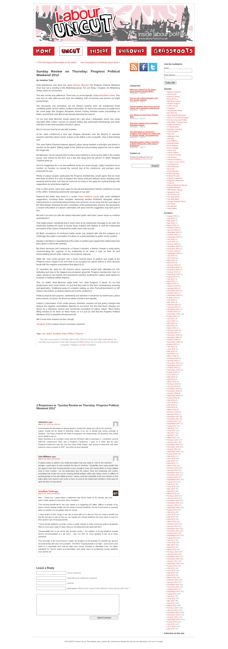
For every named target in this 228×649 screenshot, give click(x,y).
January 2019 (172, 386)
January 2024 (172, 265)
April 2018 (171, 407)
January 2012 (172, 582)
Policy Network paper (88, 196)
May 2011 (171, 601)
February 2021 (173, 330)
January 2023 (172, 288)
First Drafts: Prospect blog (177, 122)
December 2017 (173, 416)
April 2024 (171, 263)
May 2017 (171, 433)
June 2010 (171, 626)
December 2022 (173, 291)
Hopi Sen (170, 134)
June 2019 (171, 374)
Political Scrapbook (174, 178)
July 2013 (171, 540)
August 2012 (172, 566)
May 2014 (171, 517)
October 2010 (172, 617)
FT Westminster (173, 127)
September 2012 (173, 563)
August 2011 (172, 594)
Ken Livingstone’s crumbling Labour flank (99, 62)
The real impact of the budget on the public (57, 62)
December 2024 (173, 246)
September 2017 (173, 423)
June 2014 (171, 514)
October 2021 (172, 312)
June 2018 (171, 402)
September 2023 (173, 274)
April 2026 (171, 223)
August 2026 (172, 216)
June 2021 (171, 321)
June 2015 (171, 486)
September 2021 (173, 314)
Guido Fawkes (172, 131)
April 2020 (171, 353)
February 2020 (173, 358)
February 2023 (173, 286)
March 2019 (171, 381)
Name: (166, 68)
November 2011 (173, 587)
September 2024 (173, 253)
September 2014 (173, 507)
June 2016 (171, 458)
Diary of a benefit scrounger (178, 117)
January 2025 (172, 244)
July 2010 (171, 624)
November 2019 (173, 365)
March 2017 (171, 437)
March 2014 (171, 521)
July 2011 (171, 596)
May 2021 (171, 323)
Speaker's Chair (173, 192)
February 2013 (173, 552)
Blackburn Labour (174, 101)
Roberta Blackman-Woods (177, 185)
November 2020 (173, 337)
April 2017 (171, 435)
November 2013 (173, 531)
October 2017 (172, 421)
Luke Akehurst (172, 164)
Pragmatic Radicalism (175, 180)
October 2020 (172, 339)
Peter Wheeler (172, 171)
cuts (43, 333)
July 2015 (171, 484)
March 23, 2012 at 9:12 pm (49, 459)
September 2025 (173, 237)
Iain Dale (170, 138)
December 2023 (173, 267)
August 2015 (172, 482)
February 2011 (172, 608)
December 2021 (173, 309)
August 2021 (172, 316)
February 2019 (173, 384)
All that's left (171, 94)
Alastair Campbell (173, 92)
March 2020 (171, 356)
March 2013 (171, 549)
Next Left (170, 169)
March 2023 (171, 284)
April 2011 (171, 603)
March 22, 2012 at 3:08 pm (49, 424)
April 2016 (171, 463)
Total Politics (172, 208)
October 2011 (172, 589)
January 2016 (172, 470)
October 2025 (172, 235)
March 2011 (171, 605)
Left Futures (172, 157)
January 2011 (172, 610)
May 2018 (171, 405)
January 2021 (172, 332)
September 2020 (173, 342)
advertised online (107, 95)
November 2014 (173, 503)
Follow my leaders (174, 124)
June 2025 (171, 242)
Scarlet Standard (173, 187)
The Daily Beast (173, 197)
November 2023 (173, 270)
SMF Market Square (175, 190)
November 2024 (173, 249)
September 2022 (173, 295)
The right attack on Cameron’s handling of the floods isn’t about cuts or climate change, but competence (145, 133)
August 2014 (172, 510)
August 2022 (172, 298)
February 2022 (173, 305)
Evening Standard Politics (177, 120)
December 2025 (173, 232)
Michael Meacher (81, 85)
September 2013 (173, 535)
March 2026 (171, 225)
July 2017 (171, 428)
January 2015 (172, 498)
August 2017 (172, 426)
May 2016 (171, 461)
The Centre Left (173, 194)
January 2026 (172, 230)
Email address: (169, 75)
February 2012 (173, 580)
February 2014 (173, 524)
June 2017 (171, 430)
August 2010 (172, 622)
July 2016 (171, 456)
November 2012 (173, 559)
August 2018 (172, 398)
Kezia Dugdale (173, 148)
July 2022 (171, 300)
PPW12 (70, 333)
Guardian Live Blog (174, 129)
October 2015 (172, 477)
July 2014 (171, 512)
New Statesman (173, 166)
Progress (79, 333)
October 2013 (172, 533)
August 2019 (172, 372)
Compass (170, 108)
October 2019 (172, 367)
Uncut (110, 339)
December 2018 (173, 388)
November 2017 (173, 419)
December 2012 (173, 556)
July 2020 (171, 346)
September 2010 (173, 619)
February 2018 (173, 412)
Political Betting (173, 173)
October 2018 (172, 393)
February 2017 (173, 440)
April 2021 (171, 325)
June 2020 (171, 349)
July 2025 (171, 239)
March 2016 (171, 465)
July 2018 (171, 400)
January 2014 (172, 526)
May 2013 (171, 545)
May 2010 (171, 629)
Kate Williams (172, 141)
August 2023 (172, 277)
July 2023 (171, 279)
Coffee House (172, 106)
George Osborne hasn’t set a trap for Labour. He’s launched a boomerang (145, 107)
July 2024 (171, 256)
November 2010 (173, 615)
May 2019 (171, 377)
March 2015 (171, 493)
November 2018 (173, 391)
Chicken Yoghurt (173, 103)
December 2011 (173, 584)
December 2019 (173, 363)
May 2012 (171, 573)
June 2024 (171, 258)
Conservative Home (174, 110)
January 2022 (172, 307)
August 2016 (172, 454)
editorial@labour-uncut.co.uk (141, 159)
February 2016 (173, 468)
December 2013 (173, 528)
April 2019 (171, 379)
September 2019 (173, 370)
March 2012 (171, 577)
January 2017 (172, 442)
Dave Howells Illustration (176, 115)
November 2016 (173, 447)
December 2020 (173, 335)
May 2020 (171, 351)
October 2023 (172, 272)
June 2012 (171, 570)
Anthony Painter (173, 96)
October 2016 (172, 449)
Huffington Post (173, 136)
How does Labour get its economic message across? (144, 124)
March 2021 (171, 328)
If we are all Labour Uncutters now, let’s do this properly (144, 99)
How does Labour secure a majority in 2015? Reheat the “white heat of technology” (144, 143)
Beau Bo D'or (172, 99)
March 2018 (171, 409)
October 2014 (172, 505)
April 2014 (171, 519)
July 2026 (171, 218)
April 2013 (171, 547)
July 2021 (171, 319)
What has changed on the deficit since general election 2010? (143, 90)
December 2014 (173, 500)
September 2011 (173, 591)
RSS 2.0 (82, 342)
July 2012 (171, 568)
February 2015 (173, 496)
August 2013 (172, 538)
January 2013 (172, 554)
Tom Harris (171, 204)
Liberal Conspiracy (174, 159)
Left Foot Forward (174, 155)
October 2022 (172, 293)
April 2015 (171, 491)
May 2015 (171, 489)
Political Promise (173, 176)
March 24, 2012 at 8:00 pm (49, 494)
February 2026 (173, 228)
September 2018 (173, 395)
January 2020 (172, 360)
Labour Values (172, 152)
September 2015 (173, 479)
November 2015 (173, 475)
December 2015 (173, 472)
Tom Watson (172, 206)
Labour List (171, 150)
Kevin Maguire (172, 145)
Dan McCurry (172, 113)
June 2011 (171, 598)
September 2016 (173, 451)
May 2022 (171, 302)
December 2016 (173, 444)
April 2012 (171, 575)
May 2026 (171, 221)
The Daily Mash (173, 199)
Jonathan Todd (59, 333)
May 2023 (171, 281)
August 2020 (172, 344)
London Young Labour (176, 162)
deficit (49, 333)
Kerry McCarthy (173, 143)
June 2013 (171, 542)
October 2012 (172, 561)
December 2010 (173, 612)
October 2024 (172, 251)
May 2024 (171, 260)
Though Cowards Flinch (176, 201)
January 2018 (172, 414)
